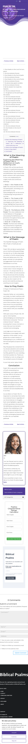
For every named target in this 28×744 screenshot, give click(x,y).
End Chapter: (10, 526)
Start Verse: (10, 520)
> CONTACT (2, 693)
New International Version (16, 15)
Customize (14, 736)
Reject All (14, 740)
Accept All (14, 732)
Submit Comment (20, 653)
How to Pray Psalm (10, 149)
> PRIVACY (2, 698)
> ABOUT (2, 704)
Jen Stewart (9, 9)
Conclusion (8, 151)
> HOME (1, 691)
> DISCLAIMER (3, 701)
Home (5, 15)
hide (17, 136)
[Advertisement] (14, 43)
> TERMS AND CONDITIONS (6, 695)
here (5, 482)
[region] (14, 731)
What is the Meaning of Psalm (13, 139)
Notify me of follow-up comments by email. (13, 645)
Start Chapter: (10, 514)
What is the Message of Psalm (13, 147)
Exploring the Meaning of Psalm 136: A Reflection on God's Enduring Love (15, 143)
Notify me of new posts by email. (10, 648)
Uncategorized (13, 11)
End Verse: (9, 532)
